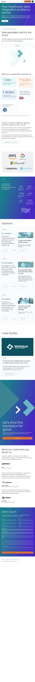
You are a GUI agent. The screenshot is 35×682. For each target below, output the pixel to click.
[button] (33, 1)
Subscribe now (17, 438)
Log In (22, 1)
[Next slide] (5, 250)
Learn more (23, 250)
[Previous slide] (3, 250)
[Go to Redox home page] (3, 1)
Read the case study (9, 374)
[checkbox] (17, 537)
